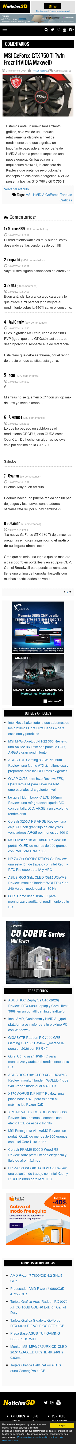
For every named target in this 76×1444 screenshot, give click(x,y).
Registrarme (42, 11)
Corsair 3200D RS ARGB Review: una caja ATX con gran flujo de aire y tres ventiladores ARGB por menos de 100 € (38, 827)
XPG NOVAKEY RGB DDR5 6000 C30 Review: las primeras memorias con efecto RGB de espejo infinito (37, 1117)
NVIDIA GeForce (45, 194)
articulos (18, 1416)
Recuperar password (60, 11)
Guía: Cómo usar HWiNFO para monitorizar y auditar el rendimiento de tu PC (38, 901)
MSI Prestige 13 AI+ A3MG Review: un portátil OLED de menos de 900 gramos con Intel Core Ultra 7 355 (37, 845)
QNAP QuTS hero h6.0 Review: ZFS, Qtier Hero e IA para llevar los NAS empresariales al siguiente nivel (36, 784)
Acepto (61, 1425)
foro (34, 1416)
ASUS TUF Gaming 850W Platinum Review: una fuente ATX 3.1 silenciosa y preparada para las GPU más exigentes (38, 765)
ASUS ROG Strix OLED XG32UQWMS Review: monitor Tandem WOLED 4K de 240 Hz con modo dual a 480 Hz (38, 883)
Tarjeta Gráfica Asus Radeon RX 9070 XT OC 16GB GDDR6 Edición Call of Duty (39, 1307)
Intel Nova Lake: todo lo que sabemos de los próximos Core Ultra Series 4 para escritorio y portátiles (38, 728)
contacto (58, 1416)
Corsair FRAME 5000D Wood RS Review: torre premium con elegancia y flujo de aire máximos (37, 1155)
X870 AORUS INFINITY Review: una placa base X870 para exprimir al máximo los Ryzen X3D (36, 1099)
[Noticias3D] (15, 6)
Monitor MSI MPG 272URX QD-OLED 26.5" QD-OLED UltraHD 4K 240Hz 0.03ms (38, 1352)
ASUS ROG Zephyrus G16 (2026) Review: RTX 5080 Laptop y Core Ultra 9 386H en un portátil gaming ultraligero (38, 1006)
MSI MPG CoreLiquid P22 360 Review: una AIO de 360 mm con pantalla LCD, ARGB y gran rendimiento (37, 747)
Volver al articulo (16, 189)
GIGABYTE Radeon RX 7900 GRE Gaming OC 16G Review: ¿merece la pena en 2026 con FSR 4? (36, 1043)
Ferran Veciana (40, 70)
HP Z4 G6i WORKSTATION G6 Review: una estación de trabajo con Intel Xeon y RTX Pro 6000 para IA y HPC (38, 864)
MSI (28, 194)
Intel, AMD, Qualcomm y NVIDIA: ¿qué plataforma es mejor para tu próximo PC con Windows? (38, 1024)
